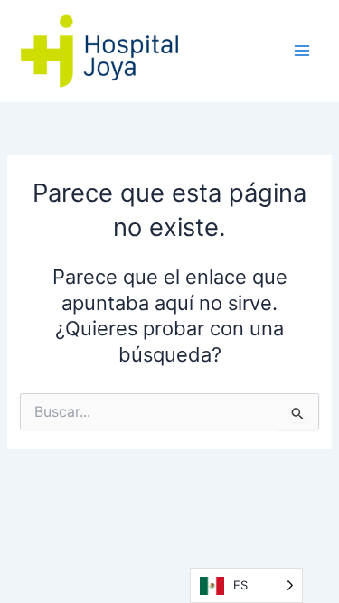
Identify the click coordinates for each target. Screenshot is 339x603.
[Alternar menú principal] (302, 51)
